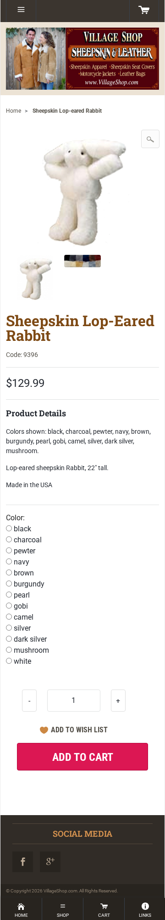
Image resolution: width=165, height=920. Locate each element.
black (21, 528)
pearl (21, 595)
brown (23, 573)
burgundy (28, 584)
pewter (23, 550)
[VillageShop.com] (82, 59)
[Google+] (50, 861)
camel (22, 617)
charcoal (27, 539)
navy (20, 562)
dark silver (29, 639)
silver (21, 628)
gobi (20, 606)
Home (13, 111)
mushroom (30, 650)
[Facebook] (22, 861)
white (21, 661)
